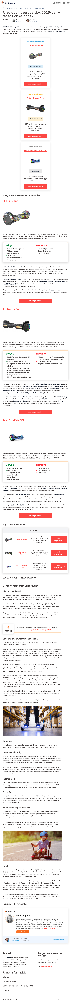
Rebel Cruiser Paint (35, 98)
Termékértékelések (9, 981)
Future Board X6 (35, 46)
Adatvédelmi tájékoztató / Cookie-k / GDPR (18, 986)
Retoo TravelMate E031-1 (35, 150)
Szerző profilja (22, 932)
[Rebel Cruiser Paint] (8, 553)
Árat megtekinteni (34, 84)
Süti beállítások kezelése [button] (60, 1000)
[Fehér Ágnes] (9, 918)
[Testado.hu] (8, 3)
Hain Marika (15, 940)
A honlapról (7, 977)
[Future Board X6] (8, 539)
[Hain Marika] (7, 940)
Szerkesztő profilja (58, 939)
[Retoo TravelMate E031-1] (8, 566)
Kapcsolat (6, 990)
